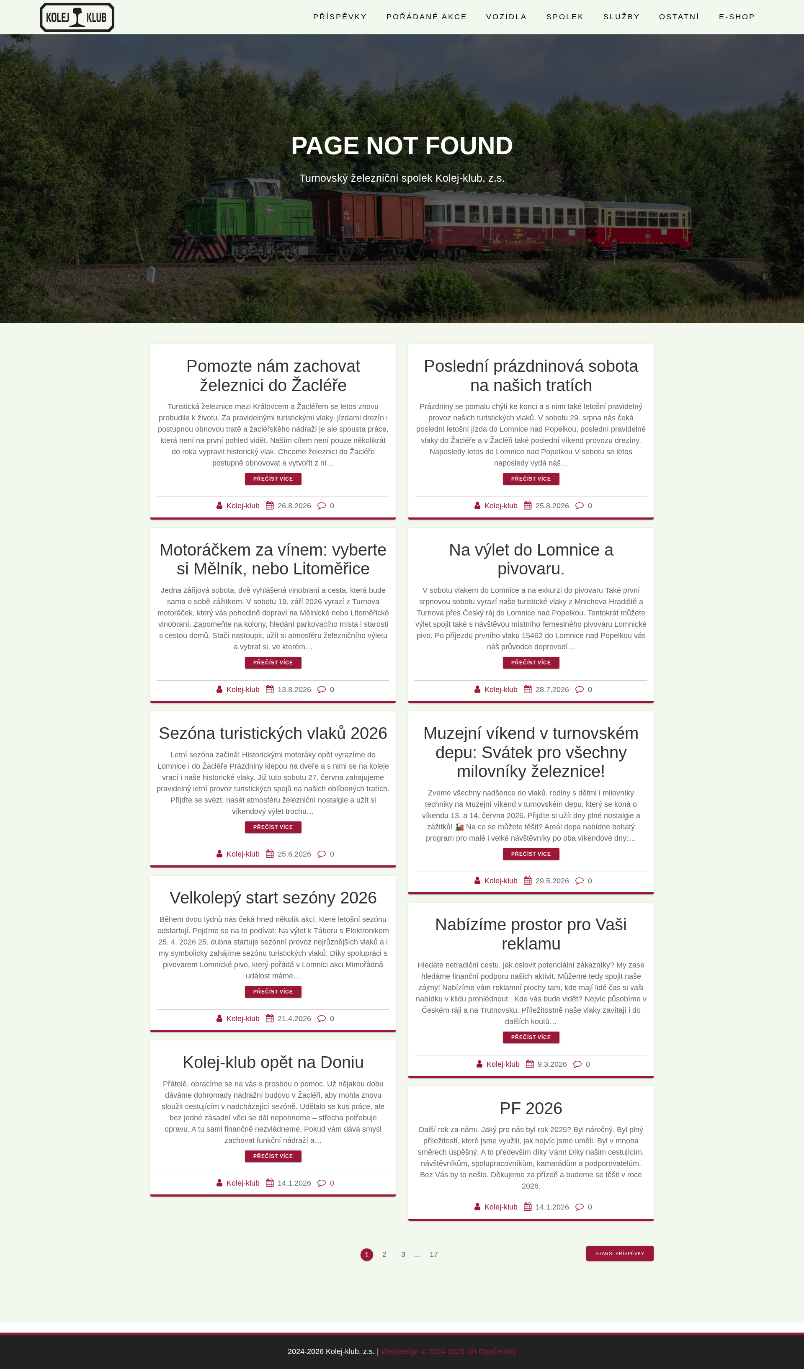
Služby (621, 17)
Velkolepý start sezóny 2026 (273, 897)
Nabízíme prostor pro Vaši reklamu (531, 934)
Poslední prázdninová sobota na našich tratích (531, 375)
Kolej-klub (243, 506)
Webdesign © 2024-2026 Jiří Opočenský (448, 1351)
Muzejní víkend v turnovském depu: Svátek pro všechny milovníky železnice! (531, 752)
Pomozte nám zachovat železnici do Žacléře (273, 375)
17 (436, 1253)
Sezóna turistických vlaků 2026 (273, 733)
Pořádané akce (427, 17)
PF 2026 (531, 1108)
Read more (273, 479)
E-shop (737, 17)
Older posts (620, 1253)
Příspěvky (340, 17)
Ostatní (679, 17)
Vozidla (506, 17)
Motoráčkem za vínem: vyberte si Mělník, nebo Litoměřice (273, 559)
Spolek (565, 17)
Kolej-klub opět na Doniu (273, 1062)
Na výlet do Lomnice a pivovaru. (531, 559)
